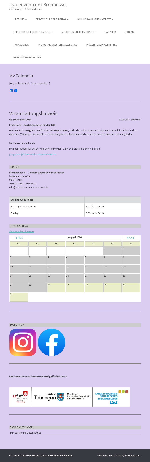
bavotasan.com (132, 455)
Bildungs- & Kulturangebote (94, 19)
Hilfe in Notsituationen (27, 57)
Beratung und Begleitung (51, 19)
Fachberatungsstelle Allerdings (57, 44)
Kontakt (130, 32)
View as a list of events (21, 231)
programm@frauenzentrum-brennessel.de (32, 154)
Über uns (19, 19)
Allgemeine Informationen (78, 32)
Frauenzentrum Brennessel (38, 6)
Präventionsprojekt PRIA (101, 44)
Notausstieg (21, 44)
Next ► (131, 237)
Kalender (110, 32)
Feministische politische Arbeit (32, 32)
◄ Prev (19, 237)
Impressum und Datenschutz (25, 432)
